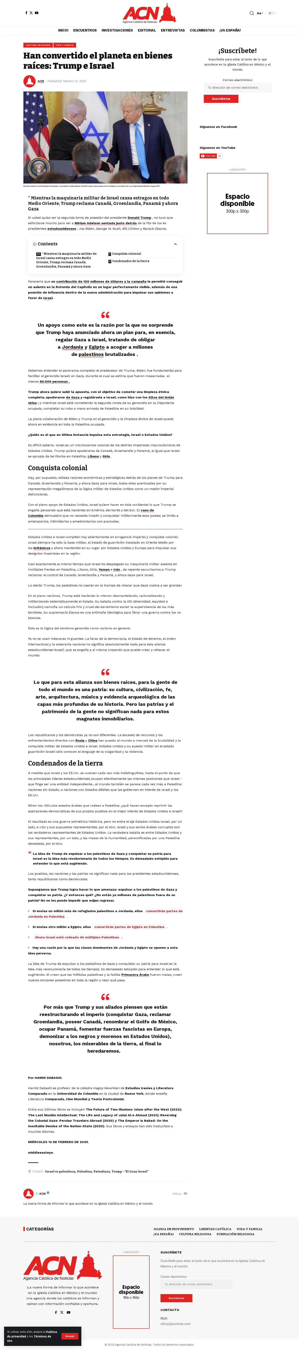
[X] (31, 12)
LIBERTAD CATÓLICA (215, 1229)
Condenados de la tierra (131, 261)
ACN (41, 81)
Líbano (93, 456)
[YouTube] (36, 12)
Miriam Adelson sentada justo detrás (106, 223)
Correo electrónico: (238, 80)
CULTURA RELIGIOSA (38, 45)
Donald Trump (139, 218)
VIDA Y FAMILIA (65, 45)
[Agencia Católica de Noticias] (149, 13)
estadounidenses (61, 229)
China (92, 740)
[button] (69, 1336)
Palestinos (102, 1171)
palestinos (91, 354)
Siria (106, 456)
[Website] (185, 1194)
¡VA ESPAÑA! (164, 1234)
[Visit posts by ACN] (28, 1194)
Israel (48, 298)
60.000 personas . (55, 381)
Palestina (84, 1171)
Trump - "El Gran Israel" (130, 1171)
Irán (116, 569)
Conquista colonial (126, 254)
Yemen (104, 569)
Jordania (72, 347)
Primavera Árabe (135, 975)
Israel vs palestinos (60, 1171)
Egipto (97, 347)
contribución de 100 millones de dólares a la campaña (101, 281)
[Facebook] (26, 12)
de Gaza (73, 397)
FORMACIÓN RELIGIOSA (235, 1234)
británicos (42, 548)
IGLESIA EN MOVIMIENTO (174, 1229)
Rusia (79, 740)
